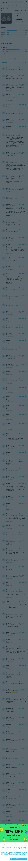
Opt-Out (18, 858)
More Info (24, 858)
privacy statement (7, 850)
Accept (12, 858)
